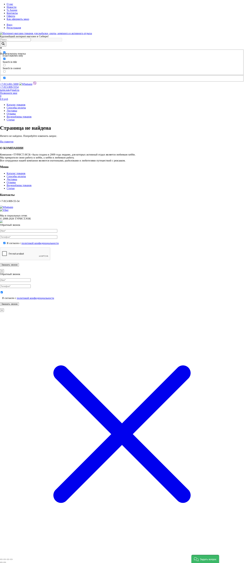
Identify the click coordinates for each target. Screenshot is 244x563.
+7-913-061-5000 (9, 84)
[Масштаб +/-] (1, 559)
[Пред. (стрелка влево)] (1, 562)
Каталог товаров (16, 104)
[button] (205, 559)
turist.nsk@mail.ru (9, 90)
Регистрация (14, 27)
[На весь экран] (4, 559)
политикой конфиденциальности (40, 243)
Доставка (12, 110)
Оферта (11, 16)
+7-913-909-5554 (9, 87)
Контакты (12, 13)
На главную (6, 141)
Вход (9, 24)
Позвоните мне (8, 93)
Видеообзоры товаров (19, 116)
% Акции (12, 10)
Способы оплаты (16, 107)
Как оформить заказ (18, 19)
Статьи (11, 119)
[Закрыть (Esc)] (11, 559)
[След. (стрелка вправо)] (4, 562)
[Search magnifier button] (3, 44)
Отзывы (11, 113)
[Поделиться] (8, 559)
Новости (11, 7)
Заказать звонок (9, 304)
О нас (10, 4)
